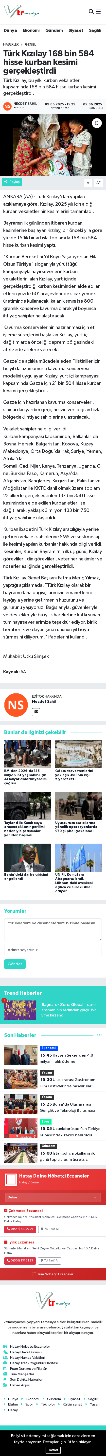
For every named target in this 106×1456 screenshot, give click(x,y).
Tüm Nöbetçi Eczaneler (55, 1274)
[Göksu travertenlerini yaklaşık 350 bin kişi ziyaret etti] (78, 754)
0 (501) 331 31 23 (22, 1260)
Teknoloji (48, 1404)
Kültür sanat (72, 1404)
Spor (46, 1121)
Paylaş (15, 182)
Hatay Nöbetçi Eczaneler (30, 1346)
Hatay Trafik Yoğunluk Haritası (34, 1363)
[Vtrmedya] (21, 12)
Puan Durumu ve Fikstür (28, 1369)
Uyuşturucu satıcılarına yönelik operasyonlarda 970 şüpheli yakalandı (76, 827)
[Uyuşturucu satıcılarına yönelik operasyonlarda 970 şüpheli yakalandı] (78, 805)
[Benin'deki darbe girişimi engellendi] (27, 857)
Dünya (10, 30)
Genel (30, 44)
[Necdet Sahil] (16, 705)
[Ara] (91, 12)
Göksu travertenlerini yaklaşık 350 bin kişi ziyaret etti (74, 775)
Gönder (15, 964)
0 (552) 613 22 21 (22, 1229)
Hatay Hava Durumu (26, 1352)
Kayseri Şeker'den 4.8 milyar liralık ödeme (66, 1058)
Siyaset (76, 30)
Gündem (54, 30)
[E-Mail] (36, 712)
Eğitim (13, 1404)
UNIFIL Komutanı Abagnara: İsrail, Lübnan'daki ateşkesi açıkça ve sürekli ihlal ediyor (74, 883)
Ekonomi (31, 30)
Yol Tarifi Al (51, 1229)
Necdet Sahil (44, 701)
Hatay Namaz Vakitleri (27, 1357)
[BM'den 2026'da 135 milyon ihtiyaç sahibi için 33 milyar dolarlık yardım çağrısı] (27, 754)
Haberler (11, 44)
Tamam (53, 1450)
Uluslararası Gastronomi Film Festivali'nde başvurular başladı (68, 1083)
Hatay (13, 1410)
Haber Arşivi (20, 1385)
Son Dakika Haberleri (26, 1379)
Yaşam (47, 1072)
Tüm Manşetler (22, 1374)
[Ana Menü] (98, 12)
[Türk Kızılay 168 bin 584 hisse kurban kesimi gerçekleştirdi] (53, 145)
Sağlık (95, 30)
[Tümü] (99, 1035)
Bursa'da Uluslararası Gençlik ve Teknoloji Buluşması (67, 1107)
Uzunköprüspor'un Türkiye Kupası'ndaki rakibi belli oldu (70, 1132)
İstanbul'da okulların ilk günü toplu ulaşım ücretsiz (67, 1156)
